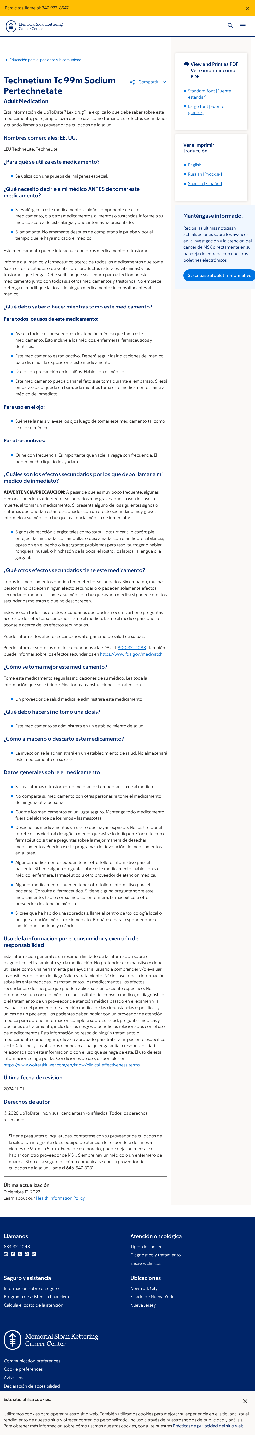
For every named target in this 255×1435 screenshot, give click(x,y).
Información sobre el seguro (31, 1288)
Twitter (20, 1254)
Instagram (6, 1254)
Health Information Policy (60, 1198)
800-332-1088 (132, 647)
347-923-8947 (55, 7)
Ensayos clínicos (145, 1263)
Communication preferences (32, 1360)
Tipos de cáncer (146, 1246)
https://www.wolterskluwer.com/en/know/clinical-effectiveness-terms (72, 1064)
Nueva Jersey (143, 1305)
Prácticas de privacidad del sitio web (208, 1425)
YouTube (27, 1254)
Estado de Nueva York (151, 1296)
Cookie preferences (23, 1369)
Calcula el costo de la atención (33, 1305)
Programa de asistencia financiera (36, 1296)
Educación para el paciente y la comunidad (45, 60)
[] (205, 174)
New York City (144, 1288)
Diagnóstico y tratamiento (155, 1254)
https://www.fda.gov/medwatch (131, 654)
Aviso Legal (15, 1377)
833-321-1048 (17, 1246)
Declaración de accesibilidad (32, 1386)
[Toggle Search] (230, 26)
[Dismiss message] (247, 8)
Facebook (13, 1254)
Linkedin (34, 1254)
